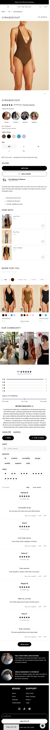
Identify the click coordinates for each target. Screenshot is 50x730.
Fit (5, 458)
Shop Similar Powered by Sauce (9, 271)
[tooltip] (32, 406)
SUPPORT (31, 688)
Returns (28, 699)
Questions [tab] (17, 432)
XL (27, 151)
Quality (7, 463)
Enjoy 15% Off (24, 721)
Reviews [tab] (6, 432)
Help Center (29, 693)
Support (18, 463)
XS (9, 146)
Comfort (14, 458)
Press (14, 696)
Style (28, 463)
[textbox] (24, 448)
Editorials (15, 699)
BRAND (16, 688)
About (14, 693)
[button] (6, 117)
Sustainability (16, 703)
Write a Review (39, 438)
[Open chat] (42, 725)
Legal (27, 703)
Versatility (26, 458)
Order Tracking (30, 696)
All (9, 12)
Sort (28, 487)
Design (37, 458)
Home (3, 12)
